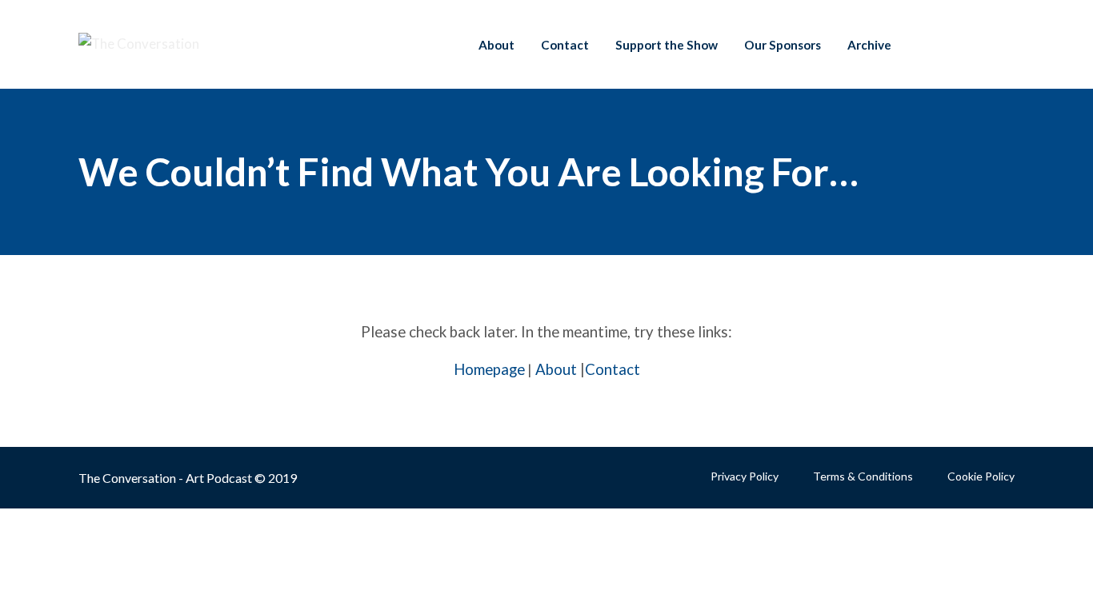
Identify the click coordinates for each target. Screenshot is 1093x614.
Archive (869, 45)
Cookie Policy (981, 476)
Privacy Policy (745, 476)
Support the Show (666, 45)
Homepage (489, 369)
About (496, 45)
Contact (565, 45)
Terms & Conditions (863, 476)
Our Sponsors (782, 45)
